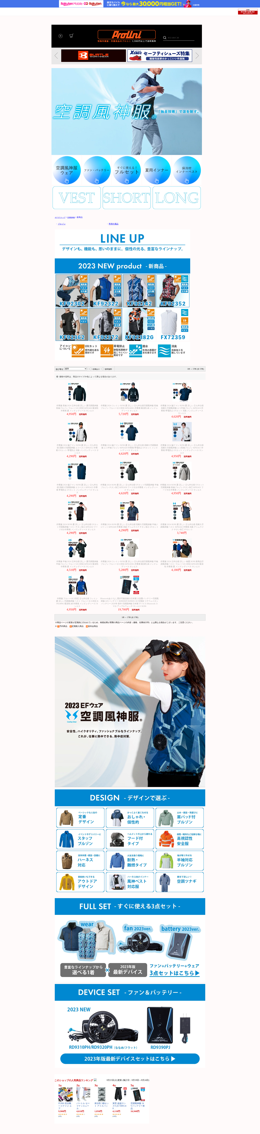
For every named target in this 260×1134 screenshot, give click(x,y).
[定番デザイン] (80, 827)
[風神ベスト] (130, 891)
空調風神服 (71, 217)
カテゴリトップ (60, 217)
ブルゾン (62, 224)
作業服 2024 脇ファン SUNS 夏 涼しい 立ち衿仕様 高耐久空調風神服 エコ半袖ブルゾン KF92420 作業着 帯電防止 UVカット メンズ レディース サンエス (129, 447)
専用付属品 (113, 224)
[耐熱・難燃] (130, 869)
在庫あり (96, 369)
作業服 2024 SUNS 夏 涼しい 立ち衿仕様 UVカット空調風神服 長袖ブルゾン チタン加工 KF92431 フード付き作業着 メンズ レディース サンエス (182, 487)
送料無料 (108, 369)
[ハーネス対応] (80, 869)
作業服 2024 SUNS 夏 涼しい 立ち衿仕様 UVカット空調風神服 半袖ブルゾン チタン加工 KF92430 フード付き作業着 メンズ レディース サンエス (129, 487)
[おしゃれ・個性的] (130, 827)
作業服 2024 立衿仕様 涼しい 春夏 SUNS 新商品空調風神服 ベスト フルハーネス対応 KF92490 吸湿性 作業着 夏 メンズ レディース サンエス (182, 564)
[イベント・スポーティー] (80, 848)
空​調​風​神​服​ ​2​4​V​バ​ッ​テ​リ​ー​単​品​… (138, 1106)
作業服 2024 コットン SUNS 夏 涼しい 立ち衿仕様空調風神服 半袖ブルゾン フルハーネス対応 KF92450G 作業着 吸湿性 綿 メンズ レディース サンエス (129, 564)
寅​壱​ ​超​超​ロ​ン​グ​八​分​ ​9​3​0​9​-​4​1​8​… (120, 1106)
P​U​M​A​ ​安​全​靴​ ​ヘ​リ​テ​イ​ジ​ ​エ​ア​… (65, 1106)
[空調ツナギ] (180, 891)
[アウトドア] (80, 891)
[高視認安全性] (180, 848)
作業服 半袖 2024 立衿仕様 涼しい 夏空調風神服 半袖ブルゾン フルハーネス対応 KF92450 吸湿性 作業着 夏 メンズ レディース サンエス (77, 564)
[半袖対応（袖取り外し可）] (180, 869)
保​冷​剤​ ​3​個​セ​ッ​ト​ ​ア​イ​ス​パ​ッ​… (101, 1106)
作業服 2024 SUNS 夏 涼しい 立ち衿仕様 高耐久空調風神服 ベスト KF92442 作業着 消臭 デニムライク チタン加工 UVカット (182, 527)
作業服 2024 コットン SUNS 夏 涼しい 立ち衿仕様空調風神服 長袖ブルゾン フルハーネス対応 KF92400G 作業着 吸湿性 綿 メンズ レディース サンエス (129, 408)
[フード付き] (130, 848)
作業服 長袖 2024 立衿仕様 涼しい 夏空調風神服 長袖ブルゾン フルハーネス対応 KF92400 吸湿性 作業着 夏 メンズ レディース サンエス (77, 408)
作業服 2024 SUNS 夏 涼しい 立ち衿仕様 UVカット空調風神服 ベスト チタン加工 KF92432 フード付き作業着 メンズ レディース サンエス (77, 527)
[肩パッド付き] (180, 827)
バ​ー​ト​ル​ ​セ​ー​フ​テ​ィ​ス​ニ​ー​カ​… (83, 1106)
